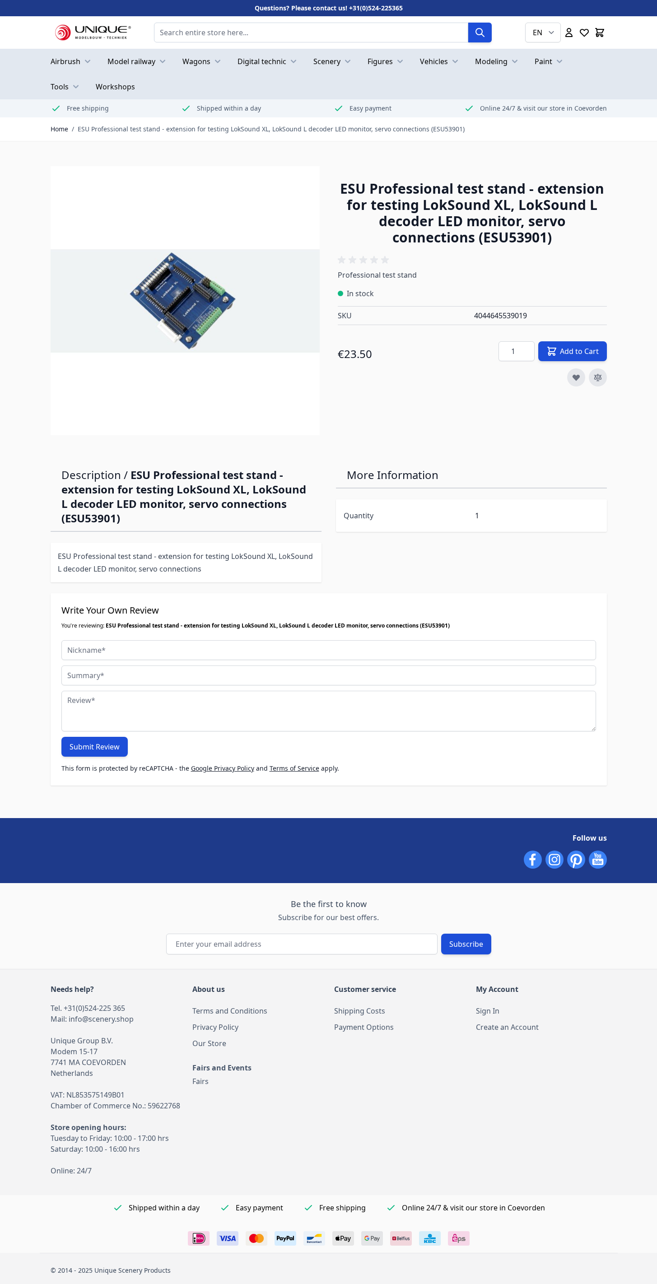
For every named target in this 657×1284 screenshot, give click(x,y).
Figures (380, 61)
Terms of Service (294, 768)
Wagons (196, 61)
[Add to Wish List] (576, 377)
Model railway (131, 61)
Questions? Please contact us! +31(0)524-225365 (329, 8)
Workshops (115, 87)
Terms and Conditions (229, 1011)
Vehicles (434, 61)
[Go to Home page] (93, 32)
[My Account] (569, 32)
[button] (365, 260)
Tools (60, 87)
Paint (543, 61)
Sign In (487, 1011)
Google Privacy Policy (222, 768)
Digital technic (262, 61)
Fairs (200, 1081)
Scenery (326, 61)
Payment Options (364, 1027)
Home (59, 129)
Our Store (209, 1043)
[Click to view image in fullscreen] (185, 300)
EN (537, 32)
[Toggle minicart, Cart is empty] (599, 32)
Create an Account (507, 1027)
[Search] (480, 32)
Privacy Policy (215, 1027)
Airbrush (65, 61)
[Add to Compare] (598, 377)
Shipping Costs (359, 1011)
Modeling (491, 61)
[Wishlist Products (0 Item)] (584, 32)
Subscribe (466, 944)
